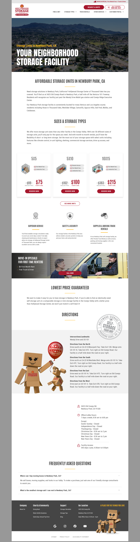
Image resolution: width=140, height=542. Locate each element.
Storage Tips (64, 513)
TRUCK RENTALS (85, 12)
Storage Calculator (65, 509)
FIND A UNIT (56, 12)
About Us (22, 509)
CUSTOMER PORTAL (115, 12)
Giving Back (36, 509)
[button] (76, 10)
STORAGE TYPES (69, 12)
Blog (61, 517)
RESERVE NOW (34, 191)
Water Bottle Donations (40, 513)
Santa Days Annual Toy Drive (41, 517)
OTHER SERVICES (99, 12)
